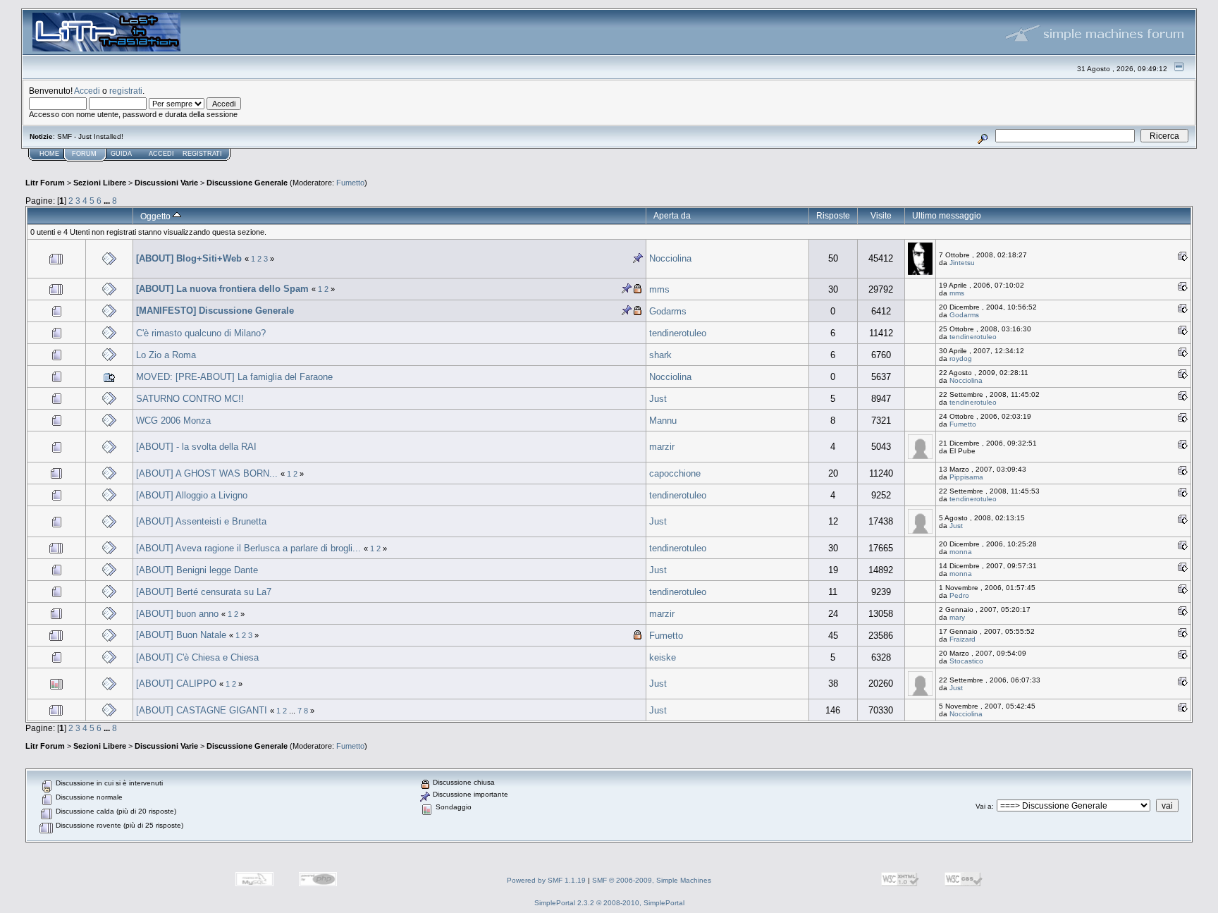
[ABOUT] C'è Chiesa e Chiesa (197, 657)
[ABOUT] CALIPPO (176, 683)
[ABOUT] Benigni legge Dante (197, 570)
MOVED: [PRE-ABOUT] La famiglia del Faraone (234, 377)
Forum (84, 153)
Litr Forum (45, 182)
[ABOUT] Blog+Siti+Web (189, 258)
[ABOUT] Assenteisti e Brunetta (201, 521)
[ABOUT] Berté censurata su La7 (203, 592)
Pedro (959, 595)
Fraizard (962, 639)
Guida (121, 153)
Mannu (663, 420)
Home (49, 153)
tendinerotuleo (677, 333)
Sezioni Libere (99, 182)
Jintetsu (962, 262)
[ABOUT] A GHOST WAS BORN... (207, 473)
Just (658, 398)
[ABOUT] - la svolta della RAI (196, 446)
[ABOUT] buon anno (177, 613)
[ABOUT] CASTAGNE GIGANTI (201, 710)
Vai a (984, 806)
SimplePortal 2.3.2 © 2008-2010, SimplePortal (609, 903)
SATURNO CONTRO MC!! (190, 398)
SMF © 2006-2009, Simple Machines (651, 880)
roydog (960, 358)
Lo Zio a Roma (166, 355)
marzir (662, 446)
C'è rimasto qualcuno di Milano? (201, 333)
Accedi (87, 90)
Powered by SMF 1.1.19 (546, 880)
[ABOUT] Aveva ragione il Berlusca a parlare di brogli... (248, 548)
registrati (125, 90)
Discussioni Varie (166, 182)
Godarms (668, 311)
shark (660, 355)
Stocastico (966, 661)
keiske (662, 657)
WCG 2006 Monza (173, 420)
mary (957, 617)
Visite (881, 215)
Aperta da (672, 215)
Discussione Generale (247, 182)
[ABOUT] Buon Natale (181, 635)
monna (960, 552)
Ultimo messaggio (946, 215)
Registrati (202, 153)
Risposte (833, 215)
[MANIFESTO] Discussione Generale (215, 310)
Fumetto (350, 182)
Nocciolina (670, 258)
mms (659, 289)
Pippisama (966, 477)
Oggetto (156, 216)
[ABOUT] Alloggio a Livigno (191, 495)
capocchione (675, 473)
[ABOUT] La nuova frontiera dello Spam (222, 288)
